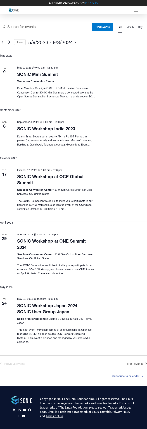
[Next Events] (9, 42)
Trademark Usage (119, 407)
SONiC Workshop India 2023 (46, 128)
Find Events (103, 27)
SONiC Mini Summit (37, 74)
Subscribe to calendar (125, 376)
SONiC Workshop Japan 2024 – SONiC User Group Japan (49, 308)
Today (20, 41)
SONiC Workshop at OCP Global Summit (50, 179)
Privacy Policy (121, 411)
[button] (136, 10)
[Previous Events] (2, 42)
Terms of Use (54, 416)
